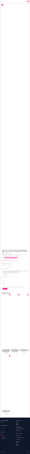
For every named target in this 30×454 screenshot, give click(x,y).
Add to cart (10, 257)
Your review (5, 276)
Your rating (4, 274)
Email (3, 284)
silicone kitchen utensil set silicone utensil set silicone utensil (10, 260)
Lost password (2, 437)
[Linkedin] (3, 438)
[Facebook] (4, 438)
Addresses (2, 435)
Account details (3, 436)
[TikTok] (5, 438)
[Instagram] (1, 438)
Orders (2, 433)
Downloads (2, 434)
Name (4, 281)
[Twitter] (2, 438)
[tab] (5, 264)
